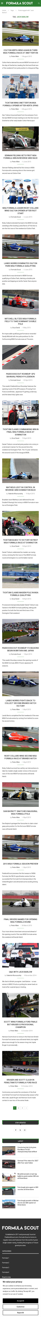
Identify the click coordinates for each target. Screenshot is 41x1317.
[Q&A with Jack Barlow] (20, 955)
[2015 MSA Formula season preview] (20, 847)
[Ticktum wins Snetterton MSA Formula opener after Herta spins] (20, 86)
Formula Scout (16, 217)
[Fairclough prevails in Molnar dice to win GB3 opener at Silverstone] (8, 1204)
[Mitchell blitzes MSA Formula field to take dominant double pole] (20, 302)
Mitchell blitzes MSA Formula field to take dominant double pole (20, 321)
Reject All (20, 1313)
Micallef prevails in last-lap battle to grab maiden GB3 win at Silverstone (28, 1176)
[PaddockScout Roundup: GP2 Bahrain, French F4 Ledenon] (20, 357)
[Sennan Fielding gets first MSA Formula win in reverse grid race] (20, 138)
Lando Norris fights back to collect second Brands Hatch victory (20, 703)
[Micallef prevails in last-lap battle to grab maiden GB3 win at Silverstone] (8, 1177)
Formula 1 (5, 1258)
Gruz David (16, 328)
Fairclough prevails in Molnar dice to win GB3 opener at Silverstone (28, 1203)
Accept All (20, 1301)
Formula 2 (5, 1263)
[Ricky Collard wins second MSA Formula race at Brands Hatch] (20, 739)
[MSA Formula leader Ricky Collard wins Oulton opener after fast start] (20, 191)
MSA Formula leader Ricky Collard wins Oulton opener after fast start (20, 210)
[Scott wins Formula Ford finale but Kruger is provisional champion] (20, 1005)
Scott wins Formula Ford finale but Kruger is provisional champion (20, 1024)
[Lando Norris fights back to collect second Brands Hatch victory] (20, 684)
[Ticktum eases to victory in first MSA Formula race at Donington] (20, 523)
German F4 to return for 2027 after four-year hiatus (27, 1162)
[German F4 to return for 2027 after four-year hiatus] (8, 1164)
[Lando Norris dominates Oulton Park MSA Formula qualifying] (20, 246)
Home (4, 10)
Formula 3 (5, 1267)
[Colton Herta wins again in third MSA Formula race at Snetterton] (20, 33)
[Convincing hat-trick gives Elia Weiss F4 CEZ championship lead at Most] (8, 1150)
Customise (20, 1307)
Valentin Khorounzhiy (15, 494)
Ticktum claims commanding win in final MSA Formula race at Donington (20, 432)
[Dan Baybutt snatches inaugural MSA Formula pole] (20, 794)
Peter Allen (15, 56)
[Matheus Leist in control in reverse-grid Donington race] (20, 470)
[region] (20, 1298)
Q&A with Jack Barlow (20, 972)
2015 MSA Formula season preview (20, 864)
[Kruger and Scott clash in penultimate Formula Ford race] (20, 1063)
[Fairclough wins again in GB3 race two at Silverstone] (8, 1190)
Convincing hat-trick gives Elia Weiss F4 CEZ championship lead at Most (27, 1149)
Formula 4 (5, 1272)
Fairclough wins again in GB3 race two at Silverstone (27, 1188)
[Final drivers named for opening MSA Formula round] (20, 902)
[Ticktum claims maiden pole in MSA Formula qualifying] (20, 576)
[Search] (39, 3)
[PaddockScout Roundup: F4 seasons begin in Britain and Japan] (20, 631)
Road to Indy (6, 1277)
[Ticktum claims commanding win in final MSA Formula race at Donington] (20, 412)
